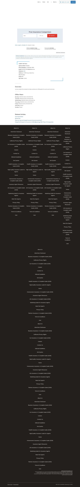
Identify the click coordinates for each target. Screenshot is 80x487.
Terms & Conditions (16, 211)
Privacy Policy (16, 202)
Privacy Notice (15, 484)
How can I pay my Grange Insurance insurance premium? (28, 120)
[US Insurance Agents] (9, 2)
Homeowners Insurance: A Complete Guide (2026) (40, 292)
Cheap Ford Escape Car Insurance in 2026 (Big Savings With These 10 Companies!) (34, 122)
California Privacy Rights (16, 141)
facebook (8, 481)
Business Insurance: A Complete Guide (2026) (40, 256)
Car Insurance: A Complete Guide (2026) (67, 154)
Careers (16, 150)
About (54, 2)
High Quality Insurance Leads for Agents (67, 184)
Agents (19, 45)
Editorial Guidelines (20, 55)
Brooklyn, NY (24, 45)
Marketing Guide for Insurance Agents (67, 218)
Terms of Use (48, 38)
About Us (16, 128)
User (16, 215)
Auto (39, 2)
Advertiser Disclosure (60, 52)
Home (43, 2)
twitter (10, 481)
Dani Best (52, 48)
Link (24, 71)
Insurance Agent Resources (16, 184)
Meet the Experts (16, 199)
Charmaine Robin (19, 116)
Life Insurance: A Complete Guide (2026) (67, 210)
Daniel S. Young (34, 48)
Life (48, 2)
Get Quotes (16, 160)
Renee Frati (17, 118)
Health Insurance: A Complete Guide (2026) (67, 176)
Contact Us (16, 153)
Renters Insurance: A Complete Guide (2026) (67, 232)
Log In (73, 2)
